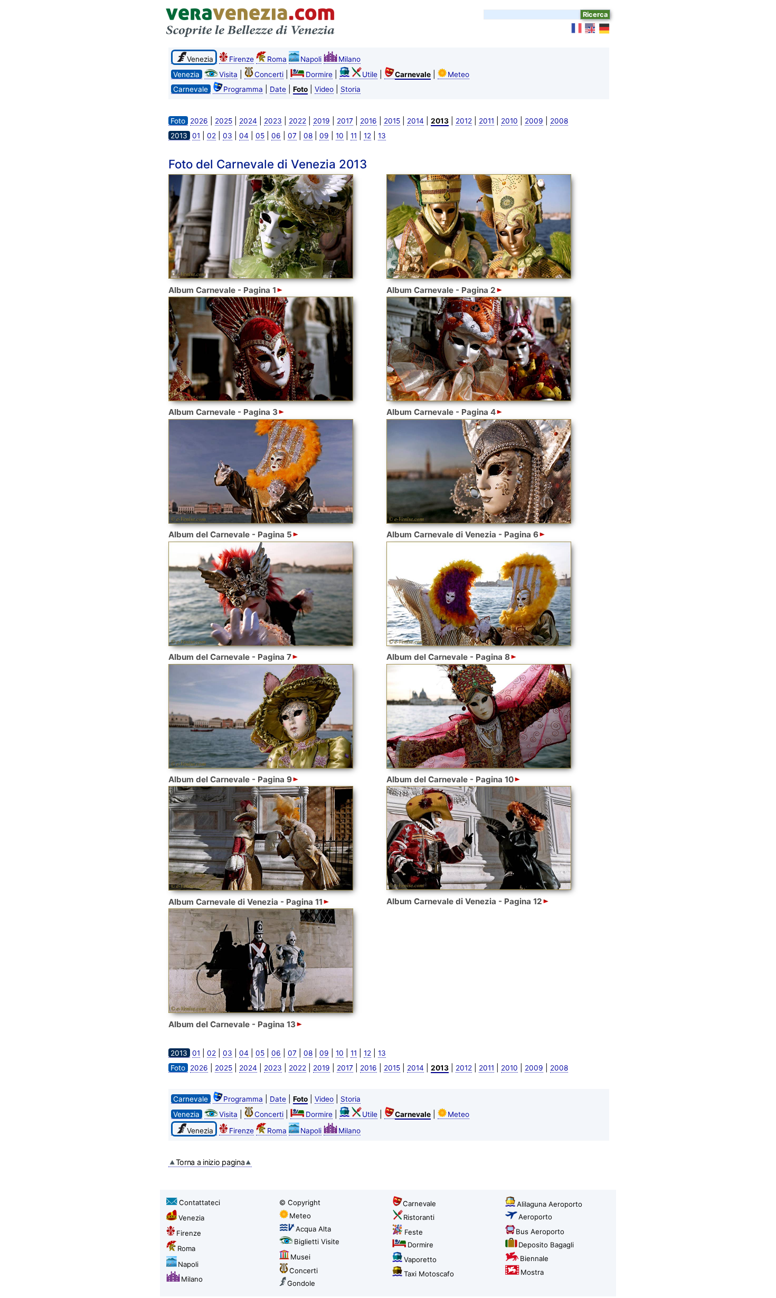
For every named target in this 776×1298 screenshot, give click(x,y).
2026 (199, 121)
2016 (368, 121)
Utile (369, 74)
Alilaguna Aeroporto (549, 1204)
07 (292, 135)
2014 (415, 121)
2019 (321, 121)
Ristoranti (418, 1217)
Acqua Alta (313, 1229)
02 (211, 135)
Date (278, 89)
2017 (345, 121)
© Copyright (299, 1202)
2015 (392, 121)
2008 (559, 121)
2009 (534, 121)
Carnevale (419, 1203)
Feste (413, 1232)
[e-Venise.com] (577, 28)
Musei (300, 1257)
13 (382, 135)
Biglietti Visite (316, 1241)
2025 (223, 121)
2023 (273, 121)
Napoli (310, 59)
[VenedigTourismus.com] (604, 28)
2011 (486, 121)
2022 (297, 121)
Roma (277, 59)
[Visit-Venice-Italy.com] (591, 28)
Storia (350, 89)
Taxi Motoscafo (429, 1273)
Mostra (532, 1272)
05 (259, 135)
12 (367, 135)
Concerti (268, 74)
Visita (228, 74)
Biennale (534, 1258)
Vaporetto (420, 1259)
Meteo (458, 74)
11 (354, 135)
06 (276, 135)
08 (308, 135)
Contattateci (199, 1202)
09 (324, 135)
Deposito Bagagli (546, 1244)
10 (340, 135)
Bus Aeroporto (540, 1231)
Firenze (241, 59)
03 (227, 135)
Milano (349, 59)
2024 (248, 121)
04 (244, 135)
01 (196, 135)
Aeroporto (535, 1216)
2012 (464, 121)
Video (324, 89)
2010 (509, 121)
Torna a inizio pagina (210, 1162)
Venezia (191, 1218)
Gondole (301, 1283)
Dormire (319, 74)
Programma (243, 89)
